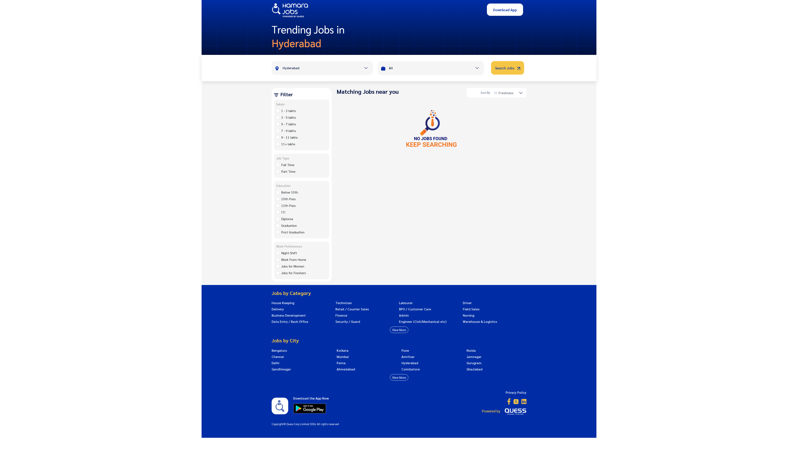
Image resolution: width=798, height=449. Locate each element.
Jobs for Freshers (293, 273)
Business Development (289, 315)
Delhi (275, 363)
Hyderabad (409, 363)
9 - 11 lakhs (289, 137)
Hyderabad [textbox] (291, 68)
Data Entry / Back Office (290, 321)
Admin (404, 315)
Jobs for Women (292, 266)
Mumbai (343, 357)
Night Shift (289, 253)
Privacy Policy (516, 392)
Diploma (287, 219)
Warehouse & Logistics (480, 321)
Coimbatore (410, 369)
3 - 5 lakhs (288, 117)
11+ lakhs (288, 144)
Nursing (468, 315)
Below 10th (289, 192)
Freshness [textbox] (506, 93)
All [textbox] (391, 68)
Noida (471, 350)
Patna (341, 363)
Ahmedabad (346, 369)
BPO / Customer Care (415, 309)
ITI (283, 212)
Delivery (278, 309)
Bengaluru (279, 350)
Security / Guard (347, 321)
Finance (341, 315)
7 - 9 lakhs (288, 130)
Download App (505, 9)
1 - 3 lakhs (288, 111)
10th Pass (288, 199)
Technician (343, 303)
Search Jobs (505, 67)
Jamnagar (474, 357)
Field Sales (471, 309)
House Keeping (283, 303)
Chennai (278, 357)
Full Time (287, 165)
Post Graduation (292, 232)
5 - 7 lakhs (288, 124)
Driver (467, 303)
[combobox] (327, 68)
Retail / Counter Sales (352, 309)
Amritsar (408, 357)
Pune (405, 350)
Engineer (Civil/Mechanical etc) (422, 321)
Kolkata (343, 350)
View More (399, 330)
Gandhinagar (281, 369)
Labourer (406, 303)
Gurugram (474, 363)
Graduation (289, 225)
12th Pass (288, 205)
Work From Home (293, 259)
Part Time (288, 171)
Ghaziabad (475, 369)
